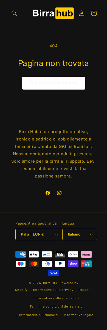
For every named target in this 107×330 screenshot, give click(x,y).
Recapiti (85, 290)
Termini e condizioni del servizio (56, 306)
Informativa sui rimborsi (38, 315)
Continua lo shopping (53, 82)
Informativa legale (78, 315)
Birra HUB (50, 283)
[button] (14, 13)
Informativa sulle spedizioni (56, 298)
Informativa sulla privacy (53, 290)
